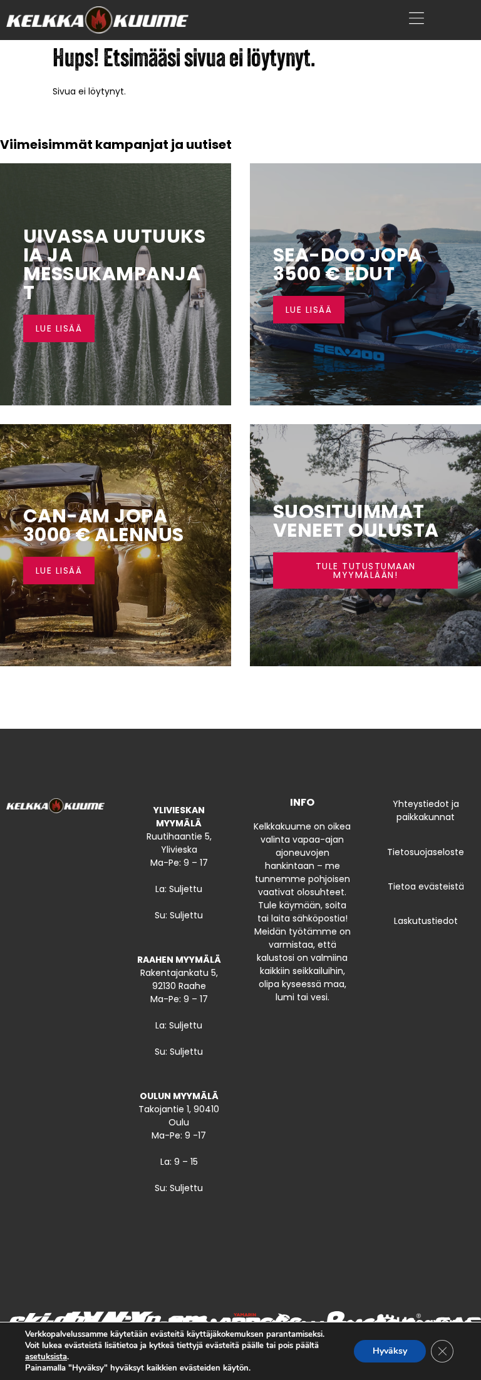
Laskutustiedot (426, 921)
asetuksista (46, 1356)
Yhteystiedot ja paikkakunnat (426, 810)
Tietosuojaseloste (425, 852)
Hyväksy (390, 1351)
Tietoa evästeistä (426, 886)
